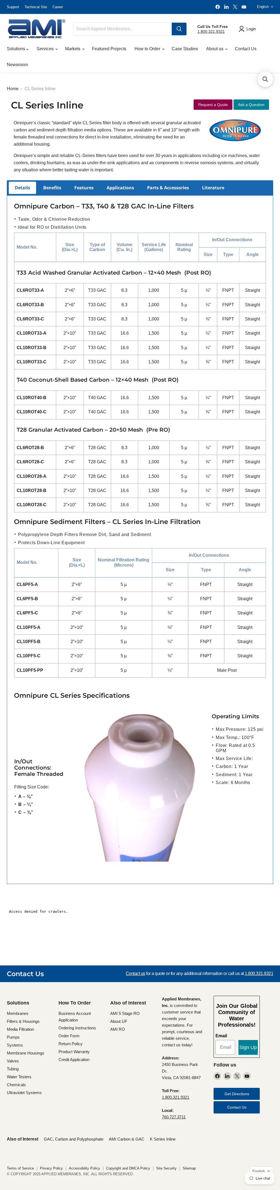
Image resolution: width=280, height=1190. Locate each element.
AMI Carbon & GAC (126, 1139)
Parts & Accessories (168, 188)
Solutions (16, 48)
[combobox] (122, 29)
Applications (120, 188)
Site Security (166, 1168)
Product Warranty (74, 1051)
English (263, 7)
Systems (15, 1045)
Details (22, 188)
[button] (265, 79)
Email (221, 1035)
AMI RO (117, 1029)
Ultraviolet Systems (24, 1092)
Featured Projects (109, 48)
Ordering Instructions (77, 1028)
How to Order (148, 48)
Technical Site (36, 7)
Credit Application (74, 1059)
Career (57, 7)
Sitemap (189, 1168)
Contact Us (245, 48)
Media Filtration (20, 1029)
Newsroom (17, 64)
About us (215, 48)
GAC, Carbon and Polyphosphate (73, 1139)
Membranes (17, 1013)
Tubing (13, 1069)
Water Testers (19, 1076)
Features (84, 188)
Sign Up (248, 1047)
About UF (118, 1021)
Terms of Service (20, 1168)
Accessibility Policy (84, 1168)
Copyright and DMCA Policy (128, 1168)
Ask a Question (251, 104)
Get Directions (236, 1094)
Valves (13, 1061)
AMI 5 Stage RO (125, 1013)
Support (13, 7)
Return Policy (71, 1043)
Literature (213, 188)
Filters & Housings (23, 1021)
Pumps (13, 1037)
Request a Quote (213, 104)
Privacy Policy (51, 1168)
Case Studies (185, 48)
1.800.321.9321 (211, 31)
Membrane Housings (25, 1053)
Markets (73, 48)
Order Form (69, 1035)
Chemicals (16, 1084)
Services (46, 48)
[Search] (179, 29)
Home (13, 88)
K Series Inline (163, 1139)
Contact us (135, 973)
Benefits (52, 188)
